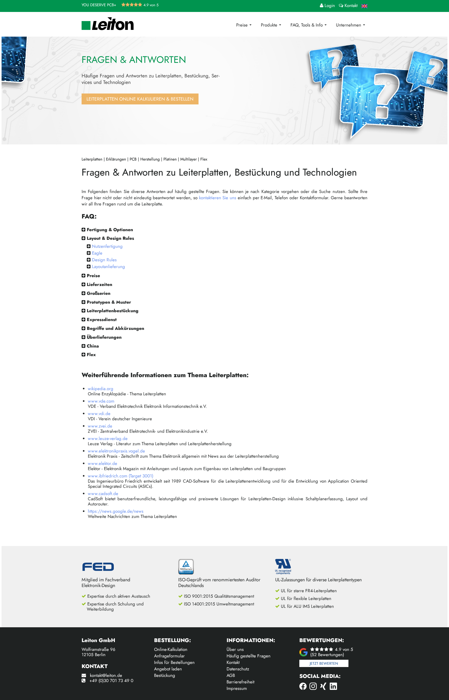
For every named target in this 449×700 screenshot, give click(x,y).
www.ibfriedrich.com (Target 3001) (120, 476)
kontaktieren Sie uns (217, 198)
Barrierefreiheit (240, 682)
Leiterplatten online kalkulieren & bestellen (140, 99)
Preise (242, 25)
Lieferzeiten (99, 284)
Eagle (97, 253)
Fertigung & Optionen (110, 229)
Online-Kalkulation (170, 649)
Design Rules (104, 260)
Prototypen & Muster (109, 302)
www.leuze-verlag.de (108, 438)
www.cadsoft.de (103, 493)
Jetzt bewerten (324, 663)
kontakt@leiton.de (106, 675)
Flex (91, 354)
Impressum (237, 688)
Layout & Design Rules (110, 238)
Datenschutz (238, 669)
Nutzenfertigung (107, 246)
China (93, 346)
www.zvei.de (100, 426)
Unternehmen (349, 25)
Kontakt (233, 662)
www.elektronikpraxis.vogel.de (116, 451)
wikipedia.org (100, 388)
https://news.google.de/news (115, 511)
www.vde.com (101, 401)
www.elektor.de (102, 463)
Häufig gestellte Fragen (248, 656)
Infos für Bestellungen (174, 662)
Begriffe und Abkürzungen (115, 328)
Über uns (235, 649)
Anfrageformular (169, 656)
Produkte (270, 25)
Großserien (98, 293)
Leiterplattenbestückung (112, 311)
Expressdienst (102, 319)
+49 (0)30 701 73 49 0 (111, 680)
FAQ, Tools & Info (307, 25)
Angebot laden (168, 669)
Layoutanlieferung (108, 266)
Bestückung (164, 675)
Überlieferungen (104, 337)
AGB (231, 675)
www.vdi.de (99, 413)
